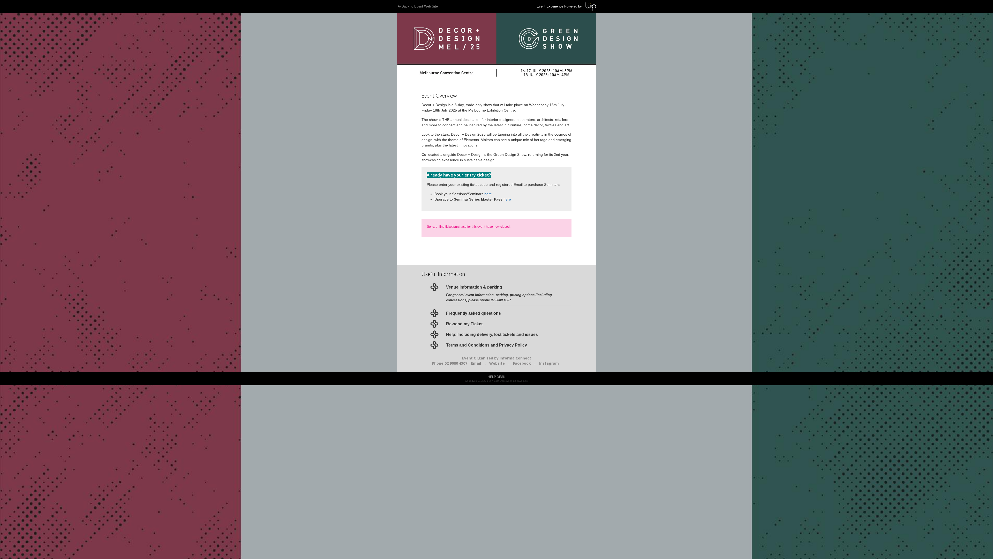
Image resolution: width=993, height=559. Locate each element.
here (488, 194)
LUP (590, 6)
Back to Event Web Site (420, 6)
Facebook (522, 363)
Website (497, 363)
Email (476, 363)
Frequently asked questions (473, 313)
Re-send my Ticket (464, 324)
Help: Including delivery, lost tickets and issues (492, 334)
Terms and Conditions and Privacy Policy (486, 345)
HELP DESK (496, 377)
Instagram (549, 363)
